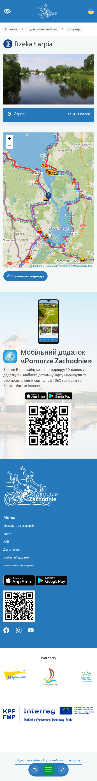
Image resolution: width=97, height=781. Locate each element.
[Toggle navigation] (48, 769)
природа (74, 29)
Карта (7, 534)
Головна (11, 29)
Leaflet (37, 266)
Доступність (11, 549)
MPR (6, 541)
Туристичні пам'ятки (42, 29)
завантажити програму (18, 565)
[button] (48, 196)
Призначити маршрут (27, 276)
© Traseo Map (50, 266)
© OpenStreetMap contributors (75, 266)
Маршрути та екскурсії (18, 525)
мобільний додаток (16, 557)
